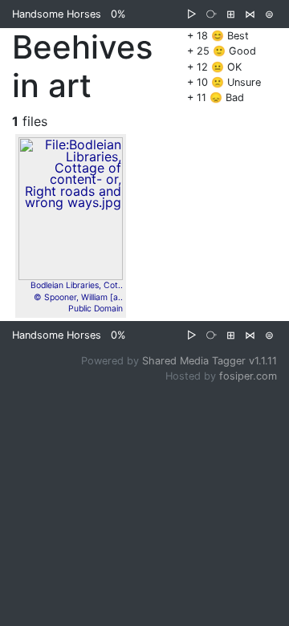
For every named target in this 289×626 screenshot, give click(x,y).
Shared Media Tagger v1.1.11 (209, 361)
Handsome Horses (56, 14)
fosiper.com (248, 376)
